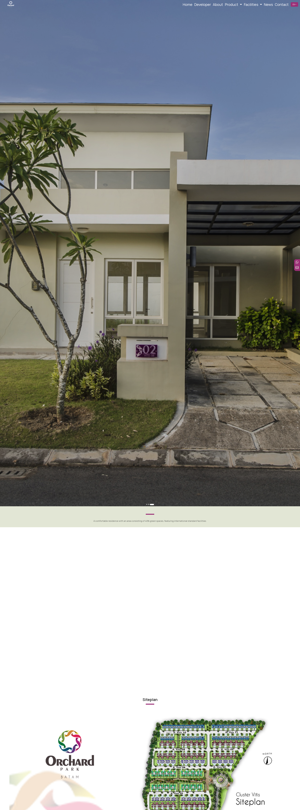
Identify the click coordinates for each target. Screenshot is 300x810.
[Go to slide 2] (150, 504)
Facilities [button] (251, 4)
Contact (282, 4)
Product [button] (232, 4)
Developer (202, 4)
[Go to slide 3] (153, 504)
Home (187, 4)
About (218, 4)
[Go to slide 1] (146, 504)
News (268, 4)
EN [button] (294, 4)
